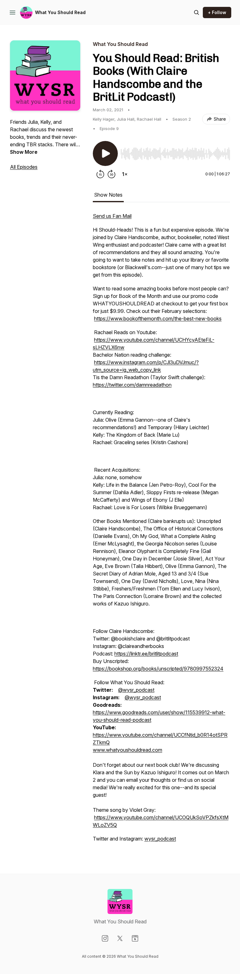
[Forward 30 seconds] (111, 174)
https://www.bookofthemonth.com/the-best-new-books (158, 318)
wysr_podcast (160, 839)
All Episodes (24, 167)
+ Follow (217, 12)
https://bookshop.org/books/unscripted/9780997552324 (158, 668)
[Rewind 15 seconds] (100, 174)
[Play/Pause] (105, 153)
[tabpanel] (161, 530)
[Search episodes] (196, 12)
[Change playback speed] (124, 174)
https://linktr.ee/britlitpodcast (146, 653)
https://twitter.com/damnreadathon (132, 385)
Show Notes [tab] (108, 195)
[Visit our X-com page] (120, 938)
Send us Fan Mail (112, 216)
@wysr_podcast (136, 690)
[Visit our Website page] (135, 938)
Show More (24, 152)
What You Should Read (60, 12)
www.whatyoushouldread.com (127, 750)
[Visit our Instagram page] (105, 938)
